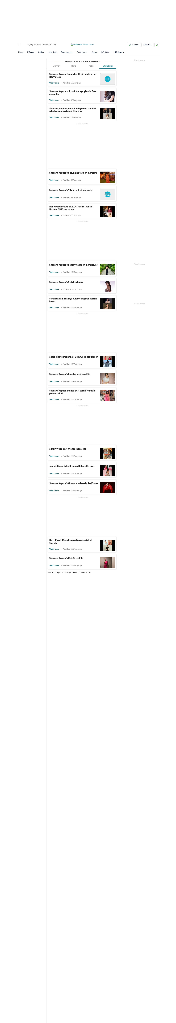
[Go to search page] (24, 45)
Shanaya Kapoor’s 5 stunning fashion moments (73, 173)
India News (52, 52)
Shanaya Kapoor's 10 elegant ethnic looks (70, 190)
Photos (91, 66)
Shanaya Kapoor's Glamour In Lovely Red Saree (73, 483)
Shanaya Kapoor (70, 572)
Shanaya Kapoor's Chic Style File (66, 558)
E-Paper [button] (135, 45)
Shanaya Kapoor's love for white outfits (69, 374)
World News (81, 52)
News (73, 66)
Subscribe (147, 45)
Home (20, 52)
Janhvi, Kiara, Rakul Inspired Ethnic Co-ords (71, 466)
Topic (59, 572)
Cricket (41, 52)
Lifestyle (94, 52)
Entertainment (67, 52)
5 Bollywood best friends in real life (67, 449)
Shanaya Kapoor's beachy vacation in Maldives (73, 265)
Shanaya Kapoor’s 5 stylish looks (66, 282)
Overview (56, 66)
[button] (19, 45)
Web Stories (108, 66)
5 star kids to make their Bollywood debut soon (73, 357)
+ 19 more (117, 52)
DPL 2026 (105, 52)
